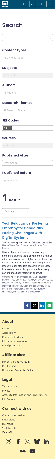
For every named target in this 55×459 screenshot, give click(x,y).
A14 (32, 279)
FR (41, 3)
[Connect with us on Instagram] (28, 443)
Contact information (13, 415)
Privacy (6, 390)
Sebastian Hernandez (42, 242)
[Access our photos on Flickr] (23, 453)
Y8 (22, 282)
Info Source (8, 399)
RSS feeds (7, 423)
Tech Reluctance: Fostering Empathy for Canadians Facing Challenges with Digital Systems (25, 230)
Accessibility (9, 332)
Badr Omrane (22, 245)
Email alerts (8, 419)
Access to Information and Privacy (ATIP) (24, 395)
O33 (16, 282)
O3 (11, 282)
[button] (27, 305)
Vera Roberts (36, 245)
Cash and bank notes (33, 285)
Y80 (27, 282)
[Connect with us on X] (9, 443)
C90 (44, 279)
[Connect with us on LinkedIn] (46, 443)
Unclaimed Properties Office (17, 370)
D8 (50, 279)
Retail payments (27, 288)
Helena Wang (8, 245)
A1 (28, 279)
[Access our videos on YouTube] (32, 453)
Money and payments (12, 285)
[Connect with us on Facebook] (18, 443)
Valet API (7, 432)
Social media (9, 428)
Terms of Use (9, 386)
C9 (39, 279)
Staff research (24, 276)
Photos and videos (12, 337)
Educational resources (14, 341)
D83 (4, 282)
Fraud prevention (11, 345)
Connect (9, 366)
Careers (6, 328)
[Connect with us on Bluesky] (37, 443)
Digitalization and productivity (26, 291)
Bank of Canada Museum (16, 361)
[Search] (49, 37)
